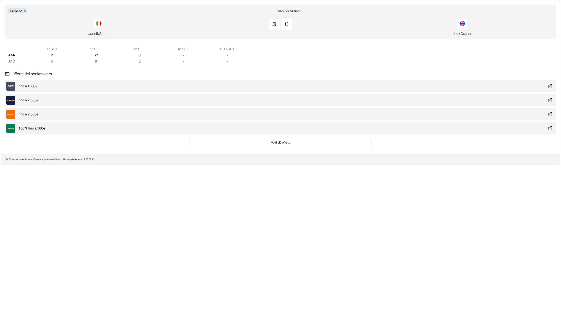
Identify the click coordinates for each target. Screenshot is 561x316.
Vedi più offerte (280, 142)
